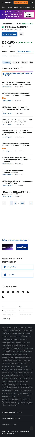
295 (22, 203)
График (12, 51)
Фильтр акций (13, 7)
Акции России (25, 7)
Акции (4, 7)
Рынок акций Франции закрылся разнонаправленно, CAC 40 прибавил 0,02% (17, 133)
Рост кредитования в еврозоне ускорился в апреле (14, 171)
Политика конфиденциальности (11, 418)
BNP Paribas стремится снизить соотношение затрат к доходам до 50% (16, 109)
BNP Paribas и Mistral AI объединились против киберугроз (17, 182)
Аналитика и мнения (14, 56)
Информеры (6, 319)
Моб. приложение (8, 311)
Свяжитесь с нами (25, 315)
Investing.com (7, 86)
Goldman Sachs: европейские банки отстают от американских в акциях (16, 83)
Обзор (4, 51)
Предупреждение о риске (9, 424)
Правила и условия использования (12, 412)
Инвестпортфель (7, 315)
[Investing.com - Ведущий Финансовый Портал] (8, 2)
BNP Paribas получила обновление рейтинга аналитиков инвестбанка (16, 94)
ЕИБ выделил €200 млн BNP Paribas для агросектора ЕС (16, 193)
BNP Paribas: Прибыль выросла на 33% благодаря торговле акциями (17, 121)
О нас (21, 307)
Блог (3, 307)
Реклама (22, 311)
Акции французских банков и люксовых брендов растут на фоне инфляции (16, 159)
